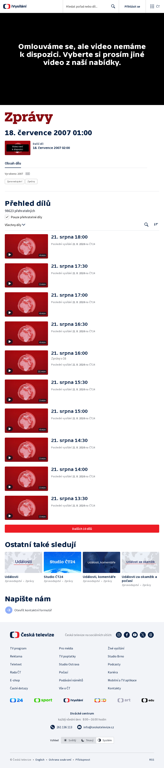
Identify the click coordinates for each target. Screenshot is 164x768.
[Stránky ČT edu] (148, 701)
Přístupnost (83, 759)
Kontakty (114, 688)
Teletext (16, 664)
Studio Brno (116, 656)
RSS (151, 759)
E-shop (15, 680)
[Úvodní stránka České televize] (32, 635)
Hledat (113, 6)
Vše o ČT (64, 688)
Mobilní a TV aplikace (122, 680)
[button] (28, 246)
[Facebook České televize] (127, 635)
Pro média (66, 648)
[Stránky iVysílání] (73, 701)
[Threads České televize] (151, 635)
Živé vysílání (116, 648)
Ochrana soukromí (60, 759)
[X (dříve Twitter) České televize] (143, 635)
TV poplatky (67, 656)
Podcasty (114, 664)
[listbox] (87, 740)
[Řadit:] (156, 224)
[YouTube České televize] (135, 635)
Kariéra (113, 672)
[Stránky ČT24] (16, 701)
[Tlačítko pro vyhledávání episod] (146, 224)
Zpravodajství (14, 181)
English (40, 759)
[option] (70, 740)
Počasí (63, 672)
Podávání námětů (71, 680)
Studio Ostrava (69, 664)
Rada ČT (15, 672)
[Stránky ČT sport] (43, 701)
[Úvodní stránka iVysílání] (18, 6)
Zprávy (31, 181)
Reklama (16, 656)
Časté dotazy (19, 688)
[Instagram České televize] (119, 635)
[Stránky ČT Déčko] (100, 701)
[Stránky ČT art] (124, 701)
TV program (18, 648)
